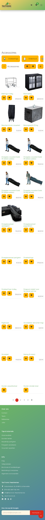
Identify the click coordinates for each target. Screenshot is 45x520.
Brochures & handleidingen (11, 467)
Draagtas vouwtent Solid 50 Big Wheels (33, 191)
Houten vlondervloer (31, 386)
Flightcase (5, 323)
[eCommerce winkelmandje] (31, 5)
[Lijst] (33, 66)
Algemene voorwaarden (10, 474)
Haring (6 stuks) (29, 354)
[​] (3, 499)
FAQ (3, 461)
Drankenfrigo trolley (9, 289)
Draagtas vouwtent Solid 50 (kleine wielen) (11, 191)
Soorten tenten (7, 438)
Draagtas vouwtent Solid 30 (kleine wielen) (11, 158)
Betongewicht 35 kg (31, 125)
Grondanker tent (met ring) (33, 323)
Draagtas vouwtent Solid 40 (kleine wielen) (33, 158)
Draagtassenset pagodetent (29, 225)
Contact (4, 413)
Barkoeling (28, 94)
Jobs (3, 422)
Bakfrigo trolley (7, 94)
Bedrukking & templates (10, 470)
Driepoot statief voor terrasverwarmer (31, 290)
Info (3, 457)
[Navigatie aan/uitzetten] (41, 5)
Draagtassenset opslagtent (8, 225)
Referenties (5, 419)
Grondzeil (5, 354)
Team (3, 416)
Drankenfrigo (28, 258)
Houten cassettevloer (9, 386)
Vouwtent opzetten (8, 448)
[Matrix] (27, 66)
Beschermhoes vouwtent (11, 125)
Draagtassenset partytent (11, 258)
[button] (4, 98)
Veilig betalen (6, 464)
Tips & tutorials (8, 431)
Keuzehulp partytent (9, 442)
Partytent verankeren (9, 445)
